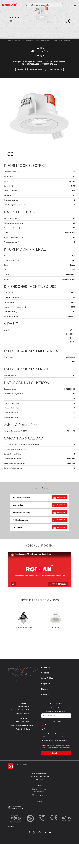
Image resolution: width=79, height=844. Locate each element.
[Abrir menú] (74, 5)
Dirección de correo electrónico (56, 711)
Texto (45, 729)
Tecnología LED (19, 40)
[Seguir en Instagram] (39, 832)
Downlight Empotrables (43, 40)
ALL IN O (55, 40)
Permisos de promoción (56, 734)
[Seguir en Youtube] (45, 832)
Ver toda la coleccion (56, 69)
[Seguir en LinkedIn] (50, 832)
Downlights (29, 40)
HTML (46, 725)
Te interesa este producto (37, 69)
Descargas (20, 69)
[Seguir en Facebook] (29, 832)
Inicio (9, 40)
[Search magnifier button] (28, 4)
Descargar (61, 497)
